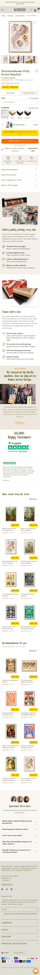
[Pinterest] (13, 889)
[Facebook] (3, 889)
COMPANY (6, 923)
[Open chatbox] (35, 971)
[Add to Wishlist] (37, 71)
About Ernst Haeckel (9, 170)
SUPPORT (6, 936)
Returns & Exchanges (9, 185)
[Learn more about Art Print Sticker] (26, 125)
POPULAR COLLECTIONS (14, 943)
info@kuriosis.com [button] (7, 884)
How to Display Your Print (11, 180)
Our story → (20, 422)
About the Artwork (8, 175)
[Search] (31, 9)
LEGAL (4, 930)
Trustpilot (29, 80)
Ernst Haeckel (19, 15)
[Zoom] (34, 22)
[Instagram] (8, 889)
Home (3, 15)
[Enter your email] (37, 909)
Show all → (33, 499)
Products (10, 15)
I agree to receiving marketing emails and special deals (20, 914)
